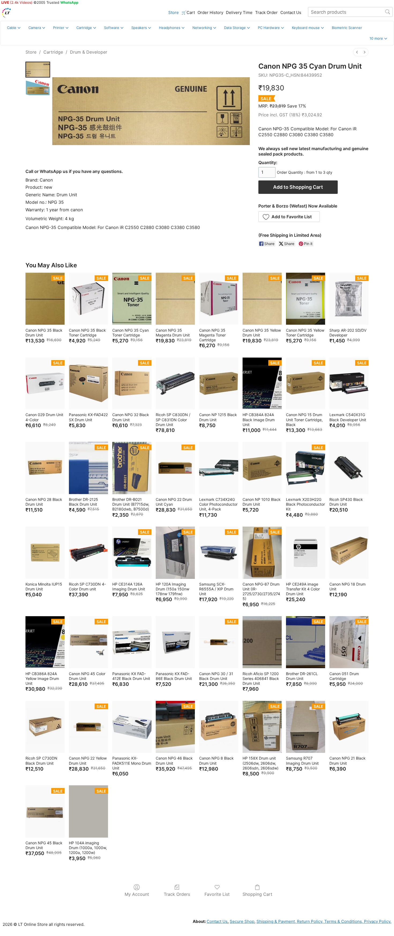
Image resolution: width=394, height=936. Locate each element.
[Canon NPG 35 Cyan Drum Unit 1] (37, 87)
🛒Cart (188, 12)
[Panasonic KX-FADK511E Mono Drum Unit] (131, 727)
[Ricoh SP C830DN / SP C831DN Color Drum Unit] (175, 383)
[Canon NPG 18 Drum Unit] (349, 553)
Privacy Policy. (377, 921)
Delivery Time (239, 12)
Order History (210, 12)
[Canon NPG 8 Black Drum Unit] (218, 727)
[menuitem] (357, 52)
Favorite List (217, 894)
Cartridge (53, 52)
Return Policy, (309, 921)
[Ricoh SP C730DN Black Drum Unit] (45, 727)
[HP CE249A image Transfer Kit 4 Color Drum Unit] (305, 553)
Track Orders (177, 894)
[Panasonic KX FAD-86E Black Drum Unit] (175, 642)
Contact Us (290, 12)
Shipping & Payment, (276, 921)
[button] (378, 38)
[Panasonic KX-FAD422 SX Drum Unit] (88, 383)
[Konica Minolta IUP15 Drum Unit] (45, 553)
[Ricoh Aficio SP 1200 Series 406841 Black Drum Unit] (262, 642)
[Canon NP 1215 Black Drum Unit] (218, 383)
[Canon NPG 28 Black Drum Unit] (45, 468)
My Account (137, 894)
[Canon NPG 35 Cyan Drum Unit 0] (37, 69)
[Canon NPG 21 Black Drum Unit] (349, 727)
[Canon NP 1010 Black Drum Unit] (262, 468)
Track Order (266, 12)
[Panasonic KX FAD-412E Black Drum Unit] (131, 642)
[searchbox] (350, 12)
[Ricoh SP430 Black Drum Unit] (349, 468)
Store (173, 12)
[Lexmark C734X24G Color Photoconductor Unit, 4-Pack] (218, 468)
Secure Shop (242, 921)
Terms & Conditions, (343, 921)
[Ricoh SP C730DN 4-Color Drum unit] (88, 553)
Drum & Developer (88, 52)
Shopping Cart (257, 894)
